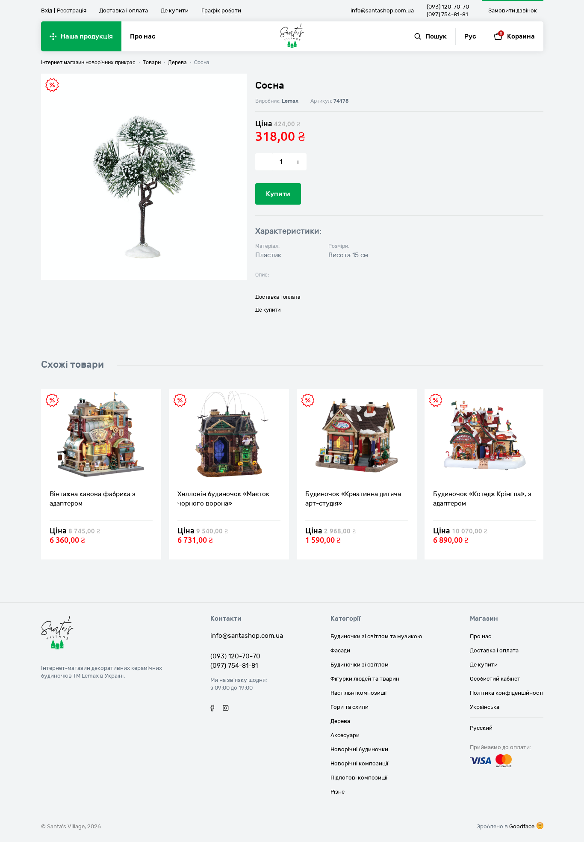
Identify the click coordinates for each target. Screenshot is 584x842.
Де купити (175, 10)
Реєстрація (71, 10)
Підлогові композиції (358, 777)
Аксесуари (345, 735)
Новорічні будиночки (359, 749)
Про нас (143, 36)
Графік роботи (221, 11)
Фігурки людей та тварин (364, 678)
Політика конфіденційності (506, 693)
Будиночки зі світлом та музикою (376, 636)
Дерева (340, 721)
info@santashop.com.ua (382, 10)
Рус (470, 36)
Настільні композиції (358, 693)
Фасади (340, 650)
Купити (278, 194)
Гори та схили (349, 707)
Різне (337, 791)
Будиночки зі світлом (359, 664)
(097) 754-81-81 (447, 14)
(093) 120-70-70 (448, 6)
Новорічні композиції (359, 763)
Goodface (521, 826)
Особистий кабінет (495, 678)
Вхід (46, 10)
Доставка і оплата (123, 10)
